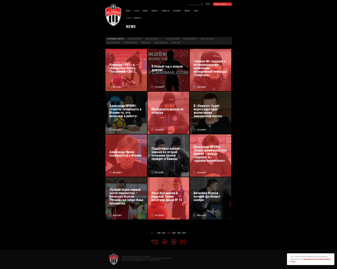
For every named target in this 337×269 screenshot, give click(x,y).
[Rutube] (183, 242)
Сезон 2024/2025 (160, 43)
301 (164, 233)
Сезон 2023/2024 (130, 43)
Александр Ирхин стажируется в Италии (125, 153)
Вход (208, 4)
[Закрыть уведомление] (332, 255)
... (155, 233)
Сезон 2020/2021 (189, 39)
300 (159, 233)
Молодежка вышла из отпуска (168, 111)
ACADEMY (177, 11)
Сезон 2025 (175, 43)
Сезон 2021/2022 (207, 39)
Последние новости (115, 39)
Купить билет (221, 4)
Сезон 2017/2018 (134, 39)
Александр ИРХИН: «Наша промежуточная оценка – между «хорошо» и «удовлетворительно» (210, 153)
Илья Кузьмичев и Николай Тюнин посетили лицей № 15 (167, 196)
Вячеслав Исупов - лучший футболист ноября (207, 196)
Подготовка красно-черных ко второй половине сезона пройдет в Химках (166, 154)
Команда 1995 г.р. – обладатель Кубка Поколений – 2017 (123, 68)
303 (174, 233)
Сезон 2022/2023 (113, 43)
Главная (129, 18)
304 (179, 233)
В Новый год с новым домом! (167, 68)
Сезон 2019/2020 (172, 39)
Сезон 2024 (145, 43)
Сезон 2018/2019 (151, 39)
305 (184, 233)
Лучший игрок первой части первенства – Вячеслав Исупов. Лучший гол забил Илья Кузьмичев (126, 196)
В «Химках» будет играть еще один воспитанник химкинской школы (208, 111)
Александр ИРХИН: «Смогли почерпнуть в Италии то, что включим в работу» (125, 111)
